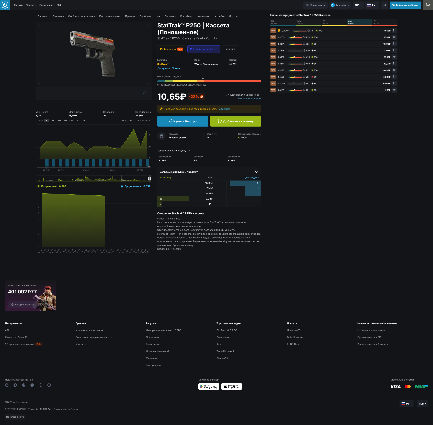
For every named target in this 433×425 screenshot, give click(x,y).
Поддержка (46, 5)
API (7, 330)
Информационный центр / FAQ (163, 330)
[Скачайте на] (231, 386)
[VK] (6, 385)
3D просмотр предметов (19, 344)
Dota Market (223, 337)
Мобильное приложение (371, 330)
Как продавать (154, 365)
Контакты (81, 344)
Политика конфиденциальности (94, 337)
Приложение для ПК (369, 337)
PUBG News (293, 344)
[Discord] (49, 385)
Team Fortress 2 (225, 351)
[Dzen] (32, 385)
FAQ (59, 5)
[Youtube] (40, 385)
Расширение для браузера (373, 344)
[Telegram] (15, 385)
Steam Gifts (222, 358)
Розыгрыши (152, 344)
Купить (18, 5)
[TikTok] (23, 385)
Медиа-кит (152, 358)
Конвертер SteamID (16, 337)
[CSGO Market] (5, 5)
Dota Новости (295, 337)
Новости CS (294, 330)
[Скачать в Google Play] (208, 386)
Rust (218, 344)
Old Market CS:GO (226, 330)
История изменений (157, 351)
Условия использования (89, 330)
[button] (43, 16)
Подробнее (224, 108)
